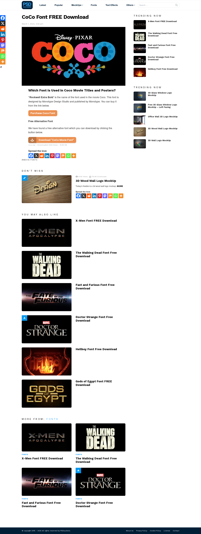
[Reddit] (41, 155)
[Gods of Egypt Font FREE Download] (47, 394)
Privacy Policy (141, 531)
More (120, 186)
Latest (43, 5)
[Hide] (1, 67)
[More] (73, 155)
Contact (176, 531)
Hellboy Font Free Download (96, 349)
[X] (36, 155)
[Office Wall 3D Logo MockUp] (140, 120)
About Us (129, 531)
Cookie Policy (155, 531)
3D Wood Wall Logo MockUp (96, 180)
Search (176, 6)
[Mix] (63, 155)
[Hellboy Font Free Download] (47, 361)
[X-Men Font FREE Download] (47, 233)
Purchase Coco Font (42, 113)
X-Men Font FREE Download (96, 220)
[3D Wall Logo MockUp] (140, 143)
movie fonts (30, 160)
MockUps (76, 5)
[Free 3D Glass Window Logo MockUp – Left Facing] (140, 108)
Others (129, 5)
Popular (59, 5)
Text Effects (112, 5)
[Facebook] (31, 155)
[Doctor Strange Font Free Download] (47, 329)
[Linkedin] (47, 155)
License (167, 531)
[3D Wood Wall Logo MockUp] (47, 189)
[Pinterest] (52, 155)
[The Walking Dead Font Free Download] (47, 265)
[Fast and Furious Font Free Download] (47, 297)
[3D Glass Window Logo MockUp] (140, 96)
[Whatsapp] (68, 155)
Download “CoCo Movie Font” (56, 140)
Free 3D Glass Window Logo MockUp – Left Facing (162, 105)
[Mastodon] (57, 155)
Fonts (94, 5)
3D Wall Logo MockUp (159, 140)
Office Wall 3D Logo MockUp (163, 116)
